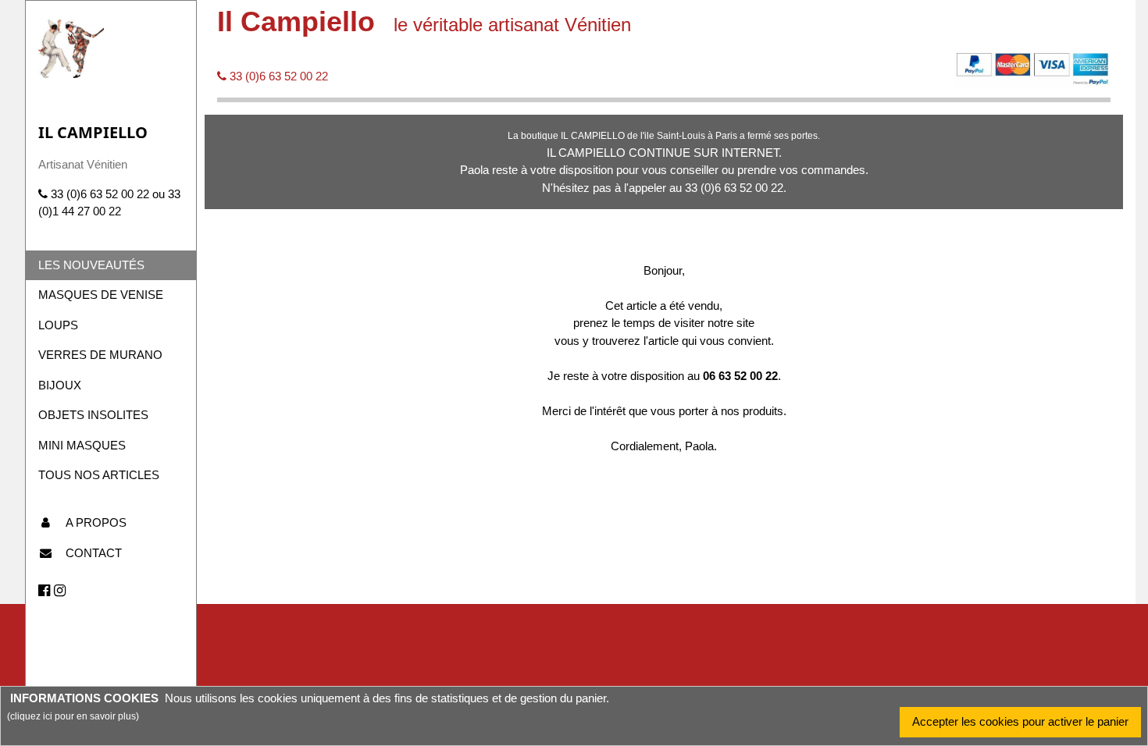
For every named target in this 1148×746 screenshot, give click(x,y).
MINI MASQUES (82, 445)
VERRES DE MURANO (100, 354)
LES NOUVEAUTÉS (91, 265)
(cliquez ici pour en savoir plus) (73, 716)
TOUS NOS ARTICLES (98, 474)
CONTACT (94, 553)
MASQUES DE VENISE (100, 294)
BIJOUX (59, 385)
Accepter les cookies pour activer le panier (1020, 721)
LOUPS (58, 325)
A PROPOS (96, 522)
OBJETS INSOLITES (93, 414)
